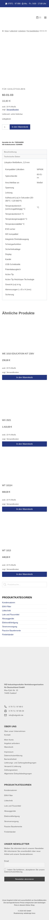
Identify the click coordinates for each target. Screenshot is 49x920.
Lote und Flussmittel (10, 614)
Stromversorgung (9, 626)
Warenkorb (8, 747)
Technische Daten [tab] (12, 157)
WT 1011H (7, 485)
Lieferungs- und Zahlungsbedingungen (20, 763)
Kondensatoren (8, 602)
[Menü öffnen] (45, 17)
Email (6, 861)
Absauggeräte (8, 618)
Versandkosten (13, 110)
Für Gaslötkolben (13, 89)
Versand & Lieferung (12, 766)
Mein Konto (9, 740)
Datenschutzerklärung (13, 755)
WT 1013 (6, 550)
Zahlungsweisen (11, 770)
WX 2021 (6, 420)
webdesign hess (29, 913)
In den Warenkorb (20, 127)
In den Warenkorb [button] (24, 377)
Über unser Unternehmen (14, 731)
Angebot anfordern (12, 743)
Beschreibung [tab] (10, 152)
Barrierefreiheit (10, 759)
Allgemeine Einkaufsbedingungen (18, 774)
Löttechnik (6, 610)
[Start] (3, 31)
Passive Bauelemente (11, 630)
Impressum (8, 752)
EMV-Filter (6, 606)
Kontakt (7, 735)
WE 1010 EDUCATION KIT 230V (18, 353)
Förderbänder (8, 634)
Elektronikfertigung (10, 622)
